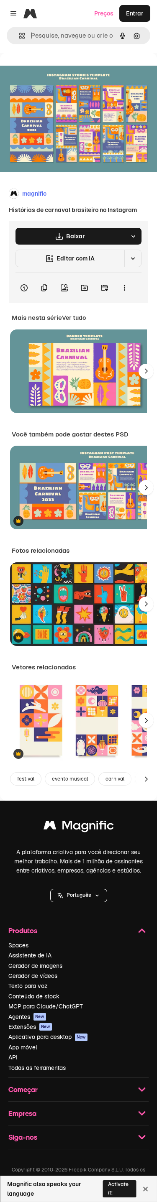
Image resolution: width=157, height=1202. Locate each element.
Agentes (26, 1017)
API (13, 1057)
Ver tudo (74, 318)
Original (53, 72)
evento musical (70, 779)
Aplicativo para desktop (47, 1037)
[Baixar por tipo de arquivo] (133, 236)
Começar (23, 1089)
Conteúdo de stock (33, 996)
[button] (78, 895)
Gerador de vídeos (32, 976)
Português (79, 895)
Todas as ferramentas (37, 1068)
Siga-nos (22, 1137)
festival (25, 779)
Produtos (22, 930)
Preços (103, 13)
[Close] (145, 1189)
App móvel (22, 1047)
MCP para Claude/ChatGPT (45, 1006)
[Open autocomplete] (18, 36)
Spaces (18, 945)
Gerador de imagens (35, 966)
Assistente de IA (29, 955)
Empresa (22, 1113)
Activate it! (118, 1188)
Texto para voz (28, 986)
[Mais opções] (124, 287)
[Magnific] (79, 827)
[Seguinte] (146, 371)
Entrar (135, 13)
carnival (115, 779)
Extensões (29, 1027)
